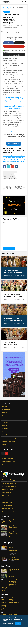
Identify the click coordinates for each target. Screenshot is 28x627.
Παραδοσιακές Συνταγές (8, 441)
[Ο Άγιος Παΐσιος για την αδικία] (4, 575)
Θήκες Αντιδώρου (7, 495)
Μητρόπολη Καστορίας (9, 176)
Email (15, 240)
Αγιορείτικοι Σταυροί (7, 489)
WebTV (4, 419)
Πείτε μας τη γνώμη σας (8, 461)
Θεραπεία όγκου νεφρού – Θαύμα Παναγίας (13, 614)
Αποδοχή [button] (18, 623)
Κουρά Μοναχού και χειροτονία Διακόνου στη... (14, 319)
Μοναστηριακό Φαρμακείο (9, 499)
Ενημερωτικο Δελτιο (14, 143)
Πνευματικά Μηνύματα (8, 415)
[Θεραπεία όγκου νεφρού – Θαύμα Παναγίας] (4, 614)
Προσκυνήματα (6, 431)
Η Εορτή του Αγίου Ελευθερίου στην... (11, 343)
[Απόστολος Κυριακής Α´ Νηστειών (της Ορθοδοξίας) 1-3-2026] (4, 547)
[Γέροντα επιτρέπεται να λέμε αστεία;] (4, 570)
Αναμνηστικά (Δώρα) (7, 508)
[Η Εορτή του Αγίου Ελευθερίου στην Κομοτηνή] (14, 333)
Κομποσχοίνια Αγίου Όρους (9, 486)
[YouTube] (6, 453)
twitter (8, 166)
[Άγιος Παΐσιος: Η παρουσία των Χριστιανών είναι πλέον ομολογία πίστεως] (4, 585)
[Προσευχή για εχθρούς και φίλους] (4, 527)
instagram (16, 166)
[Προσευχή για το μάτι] (4, 521)
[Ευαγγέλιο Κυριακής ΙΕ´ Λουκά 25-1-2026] (4, 559)
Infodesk (7, 25)
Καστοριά (14, 171)
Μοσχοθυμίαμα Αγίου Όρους (9, 483)
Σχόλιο (4, 222)
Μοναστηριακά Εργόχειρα (9, 480)
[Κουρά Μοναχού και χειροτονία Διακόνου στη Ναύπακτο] (14, 309)
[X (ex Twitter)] (3, 453)
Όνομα (4, 240)
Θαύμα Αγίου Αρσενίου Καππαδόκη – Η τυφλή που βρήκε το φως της (14, 600)
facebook (4, 166)
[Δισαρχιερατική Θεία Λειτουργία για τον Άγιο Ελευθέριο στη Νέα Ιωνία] (14, 285)
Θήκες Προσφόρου (7, 492)
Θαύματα (4, 406)
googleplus (12, 166)
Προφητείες (5, 428)
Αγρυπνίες (5, 434)
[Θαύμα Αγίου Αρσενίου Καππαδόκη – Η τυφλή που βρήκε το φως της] (4, 603)
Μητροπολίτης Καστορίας (10, 178)
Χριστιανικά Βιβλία (7, 502)
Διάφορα (4, 412)
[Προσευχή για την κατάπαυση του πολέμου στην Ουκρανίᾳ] (4, 533)
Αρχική (4, 7)
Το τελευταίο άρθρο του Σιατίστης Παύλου (14, 155)
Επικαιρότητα (7, 171)
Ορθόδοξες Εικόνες (7, 505)
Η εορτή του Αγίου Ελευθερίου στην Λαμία (13, 271)
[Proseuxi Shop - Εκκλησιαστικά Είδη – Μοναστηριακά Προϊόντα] (13, 473)
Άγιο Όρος (5, 425)
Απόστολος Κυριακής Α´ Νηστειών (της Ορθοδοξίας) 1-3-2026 (13, 549)
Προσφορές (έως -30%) (8, 511)
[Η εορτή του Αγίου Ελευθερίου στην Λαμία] (14, 261)
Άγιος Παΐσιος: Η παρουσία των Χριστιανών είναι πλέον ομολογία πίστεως (13, 582)
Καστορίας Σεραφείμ (8, 174)
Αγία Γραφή (5, 422)
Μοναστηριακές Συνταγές (9, 438)
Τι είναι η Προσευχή (7, 458)
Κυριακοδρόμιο (6, 409)
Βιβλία (4, 444)
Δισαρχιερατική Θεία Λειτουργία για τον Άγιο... (13, 295)
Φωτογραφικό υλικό (14, 131)
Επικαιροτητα (9, 7)
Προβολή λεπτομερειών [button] (8, 623)
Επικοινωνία (5, 464)
